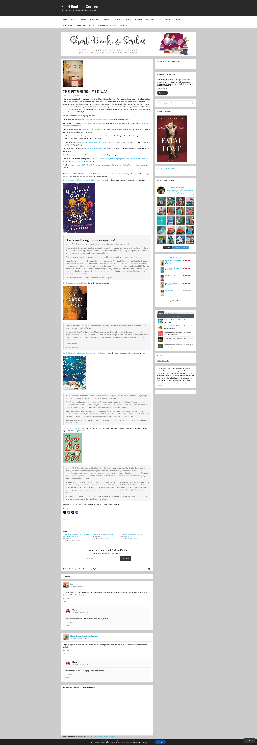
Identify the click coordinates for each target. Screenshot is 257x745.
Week (173, 316)
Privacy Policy (125, 25)
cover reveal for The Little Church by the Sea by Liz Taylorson (100, 142)
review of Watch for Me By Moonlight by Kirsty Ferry (96, 119)
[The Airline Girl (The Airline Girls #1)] (162, 280)
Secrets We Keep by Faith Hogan (97, 148)
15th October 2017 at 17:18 (80, 612)
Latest (175, 313)
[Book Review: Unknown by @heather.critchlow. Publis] (161, 240)
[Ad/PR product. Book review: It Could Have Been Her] (180, 220)
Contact (83, 19)
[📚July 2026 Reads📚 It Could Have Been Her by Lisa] (161, 211)
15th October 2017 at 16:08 (78, 638)
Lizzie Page (168, 276)
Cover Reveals (68, 25)
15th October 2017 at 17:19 (80, 664)
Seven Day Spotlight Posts (107, 25)
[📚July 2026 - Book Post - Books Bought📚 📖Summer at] (190, 201)
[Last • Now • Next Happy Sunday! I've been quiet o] (171, 240)
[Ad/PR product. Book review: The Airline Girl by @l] (161, 201)
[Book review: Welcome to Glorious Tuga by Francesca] (171, 201)
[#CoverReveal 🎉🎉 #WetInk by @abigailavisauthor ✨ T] (161, 220)
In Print (106, 19)
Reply (65, 602)
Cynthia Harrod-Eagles (170, 292)
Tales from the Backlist (85, 25)
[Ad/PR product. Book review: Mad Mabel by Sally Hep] (171, 220)
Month (179, 316)
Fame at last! (117, 19)
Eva (71, 584)
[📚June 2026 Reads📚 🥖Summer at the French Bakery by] (180, 230)
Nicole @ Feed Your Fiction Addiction (84, 636)
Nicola (85, 95)
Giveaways (178, 19)
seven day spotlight (90, 569)
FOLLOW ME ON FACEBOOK (166, 169)
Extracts (138, 19)
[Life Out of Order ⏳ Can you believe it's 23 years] (161, 230)
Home (65, 19)
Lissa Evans (168, 263)
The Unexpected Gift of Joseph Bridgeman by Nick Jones (81, 180)
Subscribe (126, 558)
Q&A (159, 19)
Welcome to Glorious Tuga (173, 283)
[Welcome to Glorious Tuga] (162, 288)
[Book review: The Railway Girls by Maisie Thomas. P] (180, 201)
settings (144, 743)
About (73, 19)
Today (168, 316)
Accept (160, 742)
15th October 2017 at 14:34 (78, 586)
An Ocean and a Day (172, 268)
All (184, 316)
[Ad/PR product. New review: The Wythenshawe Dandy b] (171, 211)
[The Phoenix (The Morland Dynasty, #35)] (162, 295)
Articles (168, 19)
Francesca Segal (169, 284)
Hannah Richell (169, 269)
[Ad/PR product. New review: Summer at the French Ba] (190, 240)
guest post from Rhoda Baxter (92, 129)
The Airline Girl (170, 276)
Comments (168, 313)
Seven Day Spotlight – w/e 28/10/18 (131, 534)
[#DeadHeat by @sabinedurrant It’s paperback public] (180, 211)
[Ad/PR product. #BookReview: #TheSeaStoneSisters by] (190, 230)
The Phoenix (169, 291)
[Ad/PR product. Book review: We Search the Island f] (190, 211)
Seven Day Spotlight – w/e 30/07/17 (102, 534)
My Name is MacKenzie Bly (173, 261)
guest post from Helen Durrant (101, 136)
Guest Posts (150, 19)
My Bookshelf (175, 257)
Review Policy (94, 19)
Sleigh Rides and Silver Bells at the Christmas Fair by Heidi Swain (84, 353)
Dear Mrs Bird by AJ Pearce (72, 428)
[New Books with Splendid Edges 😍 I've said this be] (190, 220)
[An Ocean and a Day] (162, 272)
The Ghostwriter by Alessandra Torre (75, 283)
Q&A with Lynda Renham (90, 165)
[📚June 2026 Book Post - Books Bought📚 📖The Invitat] (171, 230)
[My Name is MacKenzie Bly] (162, 265)
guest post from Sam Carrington (95, 123)
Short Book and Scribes (80, 6)
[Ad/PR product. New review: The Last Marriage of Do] (180, 240)
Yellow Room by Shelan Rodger (96, 155)
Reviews (128, 19)
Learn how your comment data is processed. (101, 736)
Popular (160, 313)
